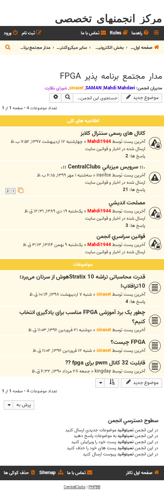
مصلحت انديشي (127, 202)
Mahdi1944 (99, 141)
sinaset (76, 88)
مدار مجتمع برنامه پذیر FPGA (111, 76)
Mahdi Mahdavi (119, 88)
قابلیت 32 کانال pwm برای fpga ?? (105, 363)
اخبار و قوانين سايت (103, 148)
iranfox (103, 175)
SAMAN (93, 88)
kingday (103, 371)
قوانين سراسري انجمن (120, 236)
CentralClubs (74, 487)
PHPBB (94, 487)
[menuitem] (141, 33)
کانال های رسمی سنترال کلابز (112, 133)
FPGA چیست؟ (128, 342)
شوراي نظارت (56, 88)
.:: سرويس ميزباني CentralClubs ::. (103, 167)
